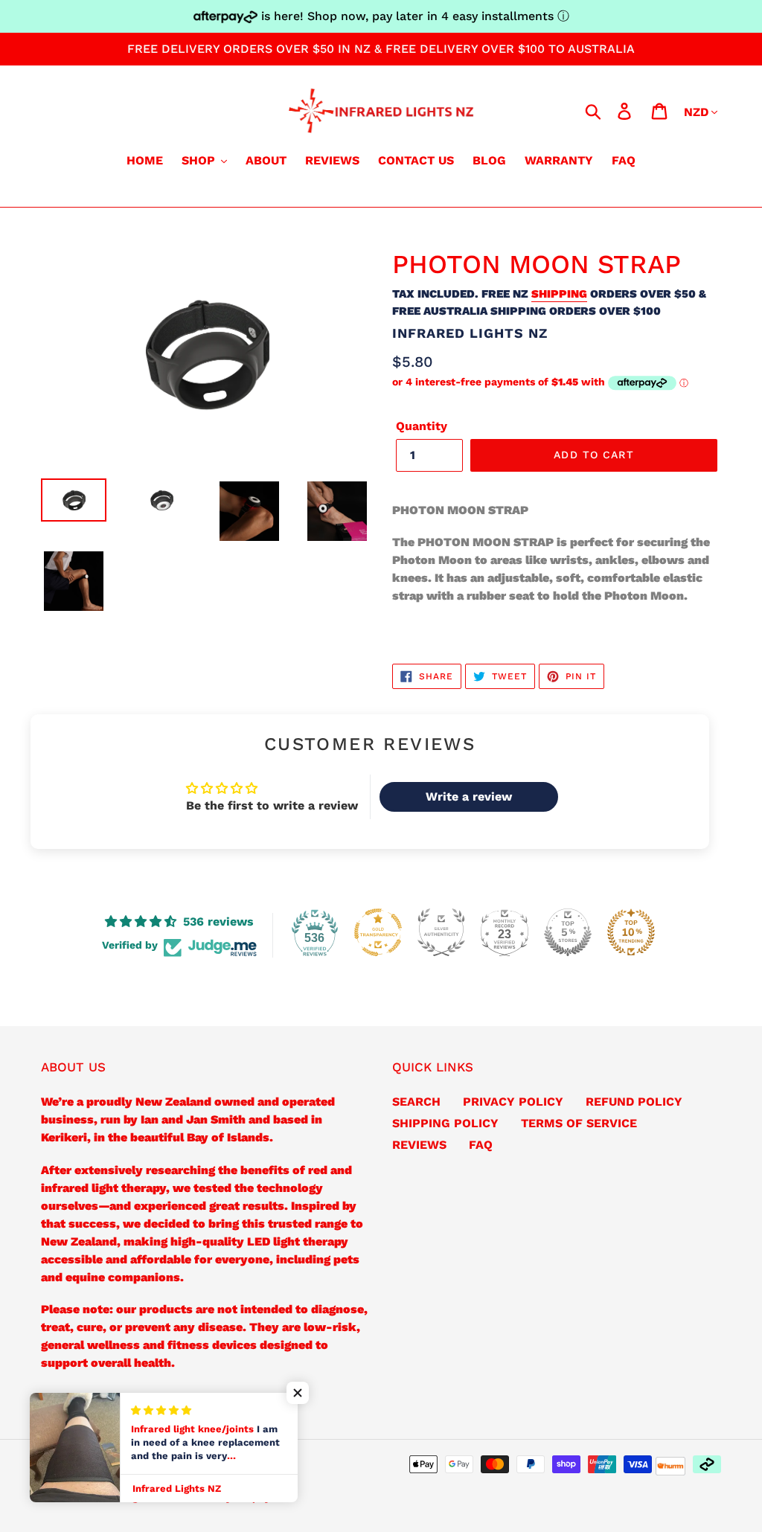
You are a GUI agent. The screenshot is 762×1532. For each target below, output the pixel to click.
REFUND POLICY (634, 1101)
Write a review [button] (469, 796)
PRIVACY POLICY (513, 1101)
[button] (297, 1393)
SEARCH (416, 1101)
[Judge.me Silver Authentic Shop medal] (441, 932)
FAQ (481, 1145)
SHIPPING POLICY (445, 1123)
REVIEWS (419, 1145)
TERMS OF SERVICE (579, 1123)
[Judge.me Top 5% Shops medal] (568, 932)
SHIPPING (559, 294)
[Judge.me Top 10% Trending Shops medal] (631, 932)
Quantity (421, 426)
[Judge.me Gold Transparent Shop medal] (378, 932)
